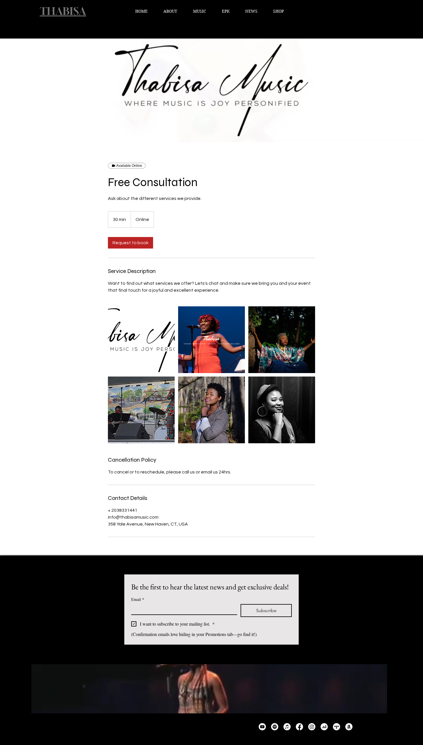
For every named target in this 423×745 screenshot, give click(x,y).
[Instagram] (311, 726)
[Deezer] (324, 726)
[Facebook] (299, 726)
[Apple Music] (287, 726)
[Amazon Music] (348, 726)
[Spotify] (274, 726)
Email (137, 599)
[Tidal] (336, 726)
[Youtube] (262, 726)
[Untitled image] (141, 339)
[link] (130, 243)
